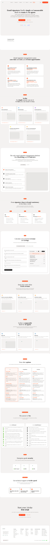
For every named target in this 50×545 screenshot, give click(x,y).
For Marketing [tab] (23, 164)
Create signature (45, 2)
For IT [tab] (28, 164)
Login (40, 2)
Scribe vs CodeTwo (44, 531)
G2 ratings (27, 535)
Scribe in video (15, 530)
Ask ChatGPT (36, 531)
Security (15, 535)
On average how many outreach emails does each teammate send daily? (14, 253)
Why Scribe (15, 531)
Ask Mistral (36, 534)
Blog (26, 531)
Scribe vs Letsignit (44, 534)
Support (27, 530)
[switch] (38, 251)
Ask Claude (36, 530)
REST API (22, 530)
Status (14, 536)
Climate (14, 537)
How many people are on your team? (9, 250)
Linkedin (32, 530)
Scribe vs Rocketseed (44, 535)
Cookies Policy (15, 534)
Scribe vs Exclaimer (44, 530)
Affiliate (26, 534)
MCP (21, 531)
